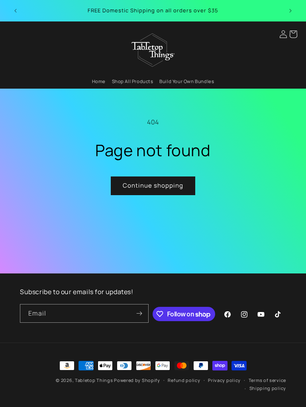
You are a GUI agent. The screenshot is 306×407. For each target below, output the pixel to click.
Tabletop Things (94, 380)
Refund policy (184, 380)
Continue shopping (153, 185)
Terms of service (267, 380)
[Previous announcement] (15, 10)
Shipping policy (267, 388)
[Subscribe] (139, 313)
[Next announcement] (290, 10)
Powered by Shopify (137, 380)
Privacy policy (224, 380)
